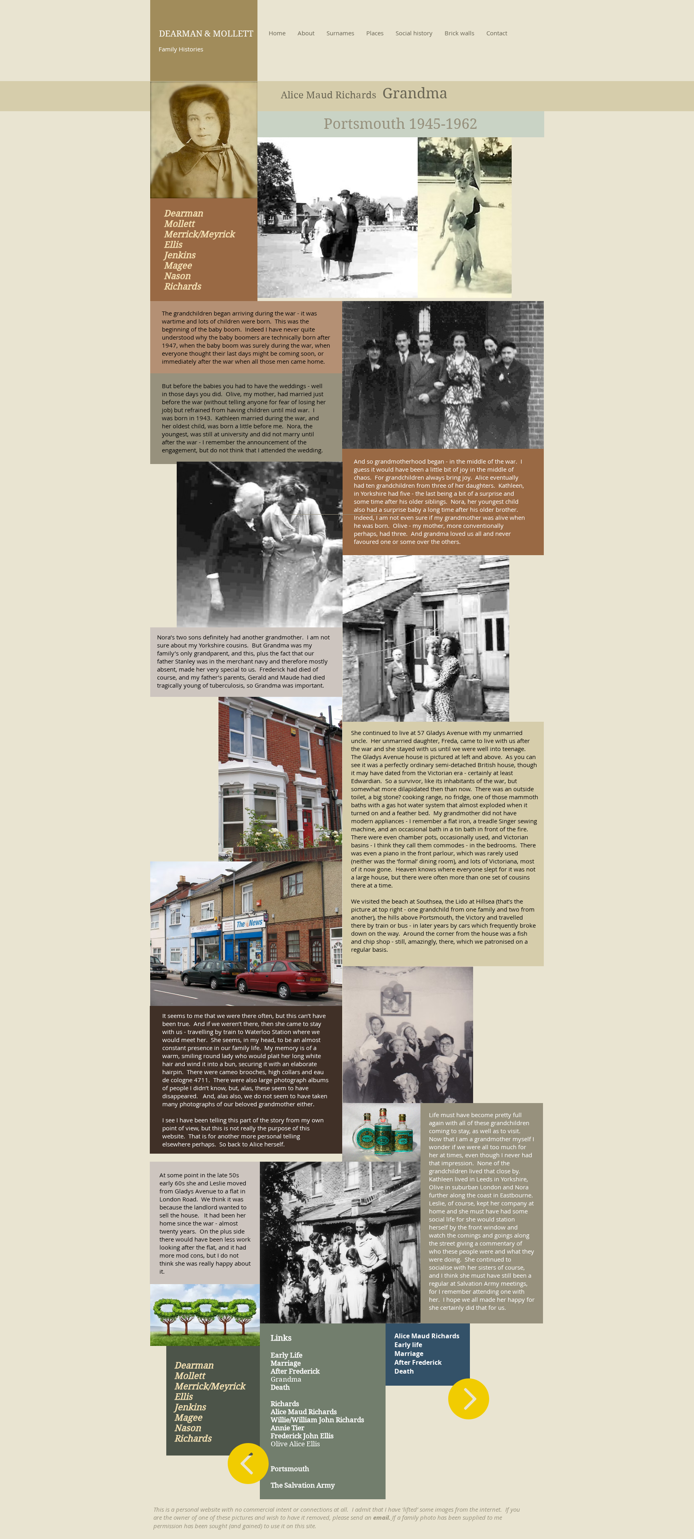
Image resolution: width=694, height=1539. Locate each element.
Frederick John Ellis (302, 1436)
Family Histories (181, 49)
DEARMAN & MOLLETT (206, 34)
